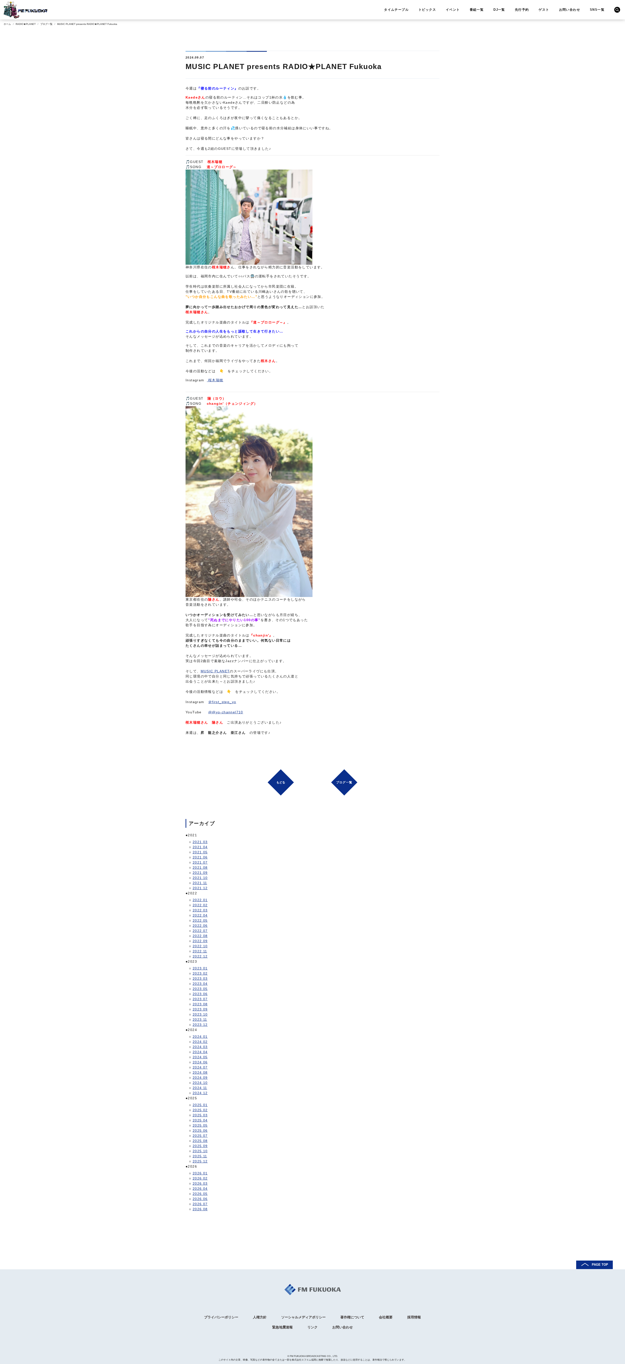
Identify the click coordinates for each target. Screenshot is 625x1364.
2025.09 (200, 1146)
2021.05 (200, 852)
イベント (453, 9)
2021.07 (200, 862)
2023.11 (200, 1019)
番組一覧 (477, 9)
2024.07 (200, 1067)
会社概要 (386, 1317)
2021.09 (200, 873)
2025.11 (200, 1156)
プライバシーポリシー (221, 1317)
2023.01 (200, 968)
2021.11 (200, 883)
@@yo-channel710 (225, 712)
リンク (312, 1327)
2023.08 (200, 1004)
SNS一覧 (597, 9)
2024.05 (200, 1057)
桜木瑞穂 (215, 380)
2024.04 (200, 1052)
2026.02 (200, 1178)
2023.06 (200, 994)
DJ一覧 (499, 9)
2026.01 (200, 1173)
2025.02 (200, 1110)
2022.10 (200, 946)
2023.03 (200, 978)
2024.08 (200, 1072)
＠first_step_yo (222, 702)
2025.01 (200, 1105)
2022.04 (200, 915)
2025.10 (200, 1151)
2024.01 (200, 1037)
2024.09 (200, 1078)
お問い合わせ (569, 9)
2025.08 (200, 1141)
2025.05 (200, 1125)
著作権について (352, 1317)
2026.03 (200, 1183)
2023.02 (200, 973)
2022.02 (200, 905)
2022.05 (200, 920)
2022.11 (200, 951)
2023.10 (200, 1014)
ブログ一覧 (46, 24)
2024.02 (200, 1042)
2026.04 (200, 1189)
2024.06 (200, 1062)
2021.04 (200, 847)
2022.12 (200, 956)
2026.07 (200, 1204)
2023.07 (200, 999)
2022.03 (200, 910)
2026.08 (200, 1209)
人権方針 (260, 1317)
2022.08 (200, 936)
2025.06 (200, 1130)
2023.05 (200, 989)
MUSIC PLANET (215, 671)
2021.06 (200, 857)
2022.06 (200, 926)
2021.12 (200, 888)
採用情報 (414, 1317)
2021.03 (200, 842)
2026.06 (200, 1199)
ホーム (7, 24)
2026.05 (200, 1194)
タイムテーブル (396, 9)
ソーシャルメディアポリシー (303, 1317)
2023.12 (200, 1025)
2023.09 (200, 1009)
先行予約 (522, 9)
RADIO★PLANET (26, 24)
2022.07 (200, 931)
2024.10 (200, 1083)
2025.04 (200, 1120)
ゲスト (544, 9)
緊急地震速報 (282, 1327)
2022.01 (200, 900)
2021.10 (200, 878)
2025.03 (200, 1115)
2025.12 (200, 1161)
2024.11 (200, 1088)
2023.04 (200, 984)
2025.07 (200, 1136)
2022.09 (200, 941)
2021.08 (200, 867)
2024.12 (200, 1093)
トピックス (427, 9)
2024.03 (200, 1047)
